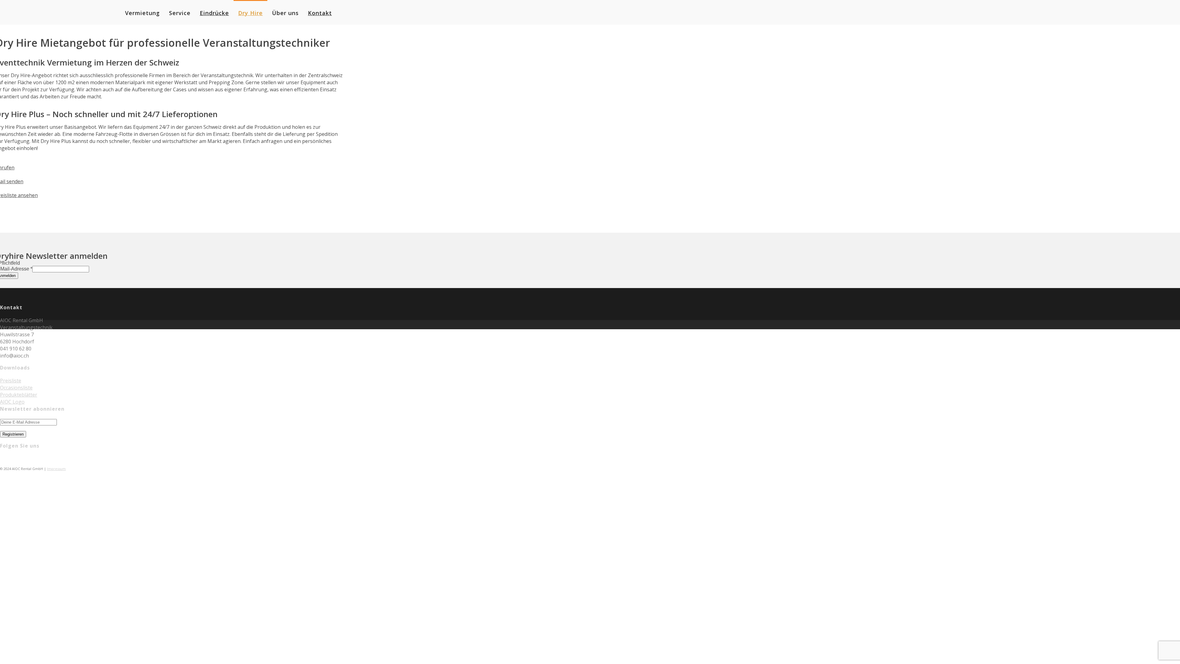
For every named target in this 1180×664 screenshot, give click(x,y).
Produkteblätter (18, 394)
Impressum (56, 468)
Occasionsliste (16, 387)
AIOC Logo (12, 401)
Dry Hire (250, 13)
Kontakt (320, 13)
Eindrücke (214, 13)
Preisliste (10, 380)
